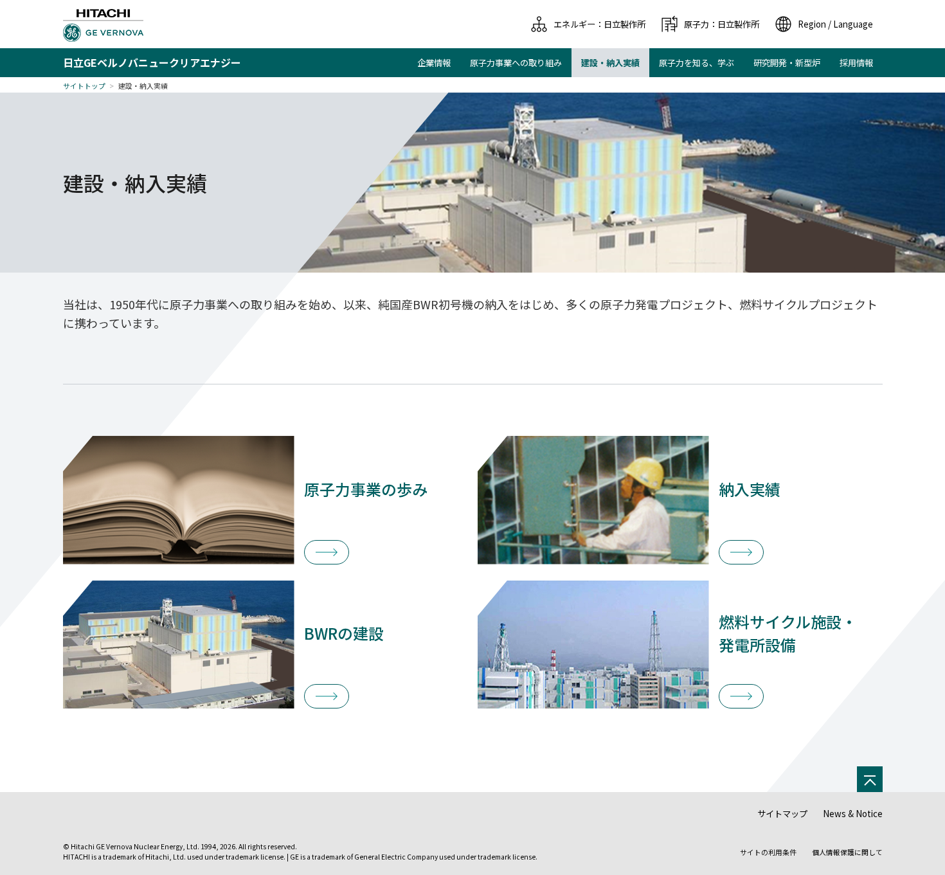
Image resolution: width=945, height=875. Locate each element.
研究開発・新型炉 (786, 63)
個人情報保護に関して (847, 852)
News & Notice (853, 813)
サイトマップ (782, 813)
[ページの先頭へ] (870, 779)
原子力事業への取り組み (516, 63)
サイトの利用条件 (768, 852)
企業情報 (434, 63)
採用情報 (856, 63)
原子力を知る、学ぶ (696, 63)
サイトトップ (84, 86)
